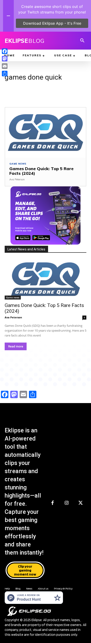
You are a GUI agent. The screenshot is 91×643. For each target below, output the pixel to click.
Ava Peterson (17, 179)
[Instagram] (66, 503)
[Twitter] (80, 503)
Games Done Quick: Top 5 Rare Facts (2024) (41, 171)
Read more (15, 346)
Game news (17, 164)
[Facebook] (52, 503)
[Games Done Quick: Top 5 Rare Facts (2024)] (45, 133)
